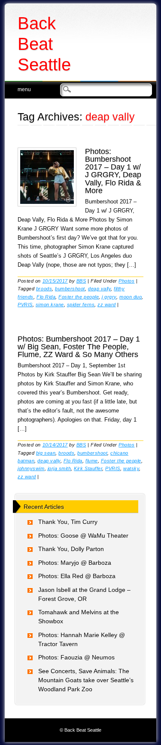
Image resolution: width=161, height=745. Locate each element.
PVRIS (25, 304)
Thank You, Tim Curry (67, 521)
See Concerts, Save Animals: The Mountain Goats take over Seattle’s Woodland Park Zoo (86, 680)
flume (91, 460)
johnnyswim (31, 468)
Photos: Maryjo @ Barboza (74, 562)
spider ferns (80, 304)
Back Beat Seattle (44, 44)
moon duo (130, 296)
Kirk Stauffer (88, 468)
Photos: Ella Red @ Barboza (76, 576)
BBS (81, 280)
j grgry (109, 296)
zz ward (106, 304)
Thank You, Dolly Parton (71, 548)
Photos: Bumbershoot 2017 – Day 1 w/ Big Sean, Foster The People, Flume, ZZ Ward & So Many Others (79, 347)
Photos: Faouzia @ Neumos (76, 657)
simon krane (50, 304)
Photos (126, 280)
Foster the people (78, 296)
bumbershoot (70, 288)
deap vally (99, 288)
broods (44, 288)
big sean (45, 453)
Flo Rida (45, 296)
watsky (131, 468)
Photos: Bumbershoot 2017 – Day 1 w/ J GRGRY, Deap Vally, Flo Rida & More (113, 171)
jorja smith (59, 468)
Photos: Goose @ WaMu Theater (83, 535)
